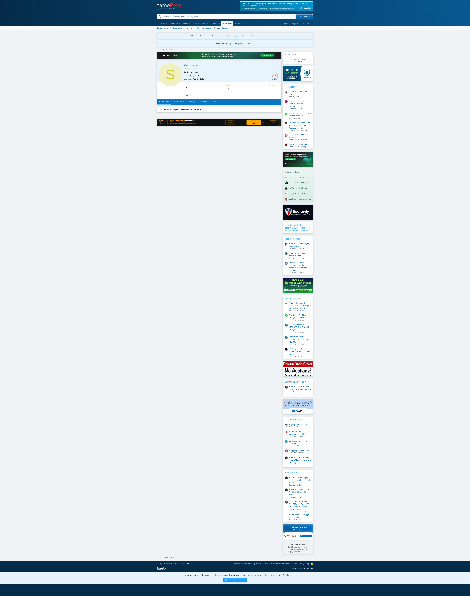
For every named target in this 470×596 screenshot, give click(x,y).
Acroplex (299, 519)
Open (231, 43)
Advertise (247, 564)
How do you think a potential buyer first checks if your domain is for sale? (298, 227)
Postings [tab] (191, 101)
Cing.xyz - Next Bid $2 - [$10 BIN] (300, 193)
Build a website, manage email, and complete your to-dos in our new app (235, 36)
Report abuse (257, 564)
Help (307, 564)
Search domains (304, 17)
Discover (174, 23)
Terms (295, 564)
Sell (203, 23)
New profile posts (192, 28)
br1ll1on (298, 97)
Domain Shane (304, 130)
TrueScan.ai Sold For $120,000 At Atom (297, 316)
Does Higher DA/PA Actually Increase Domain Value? (299, 351)
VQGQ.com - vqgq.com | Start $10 (300, 182)
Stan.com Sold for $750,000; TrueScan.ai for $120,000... (300, 327)
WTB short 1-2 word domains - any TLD (297, 432)
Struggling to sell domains (300, 450)
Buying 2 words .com (298, 424)
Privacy (301, 564)
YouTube (295, 61)
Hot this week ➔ (292, 298)
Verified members (176, 28)
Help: (237, 43)
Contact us (238, 564)
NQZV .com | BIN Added (299, 144)
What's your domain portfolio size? (297, 254)
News (185, 23)
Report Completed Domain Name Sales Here (300, 114)
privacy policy (262, 575)
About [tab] (213, 101)
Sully (299, 394)
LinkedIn (303, 59)
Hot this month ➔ (293, 419)
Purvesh (301, 109)
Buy (195, 23)
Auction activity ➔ (293, 172)
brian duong (301, 147)
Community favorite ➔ (295, 381)
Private (251, 43)
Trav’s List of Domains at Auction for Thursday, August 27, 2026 (299, 125)
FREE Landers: (222, 43)
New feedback (206, 28)
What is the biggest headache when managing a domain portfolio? (300, 305)
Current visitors (162, 28)
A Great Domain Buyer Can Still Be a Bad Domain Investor (300, 480)
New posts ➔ (291, 86)
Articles (301, 61)
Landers (214, 23)
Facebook (293, 59)
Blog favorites (291, 472)
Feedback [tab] (203, 101)
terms (271, 575)
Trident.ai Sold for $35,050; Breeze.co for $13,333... (298, 339)
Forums (162, 23)
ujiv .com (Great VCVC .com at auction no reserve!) (298, 104)
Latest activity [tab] (178, 101)
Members (227, 23)
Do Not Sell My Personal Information (277, 564)
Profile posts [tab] (164, 101)
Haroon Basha (302, 140)
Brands (300, 118)
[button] (167, 23)
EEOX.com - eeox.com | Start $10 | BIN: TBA (300, 199)
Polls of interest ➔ (293, 238)
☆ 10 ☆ (187, 68)
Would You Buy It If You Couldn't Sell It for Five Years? (299, 492)
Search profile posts (221, 28)
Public (242, 43)
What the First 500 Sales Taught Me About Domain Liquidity (300, 389)
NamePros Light (171, 564)
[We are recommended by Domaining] (161, 569)
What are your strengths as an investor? (299, 244)
